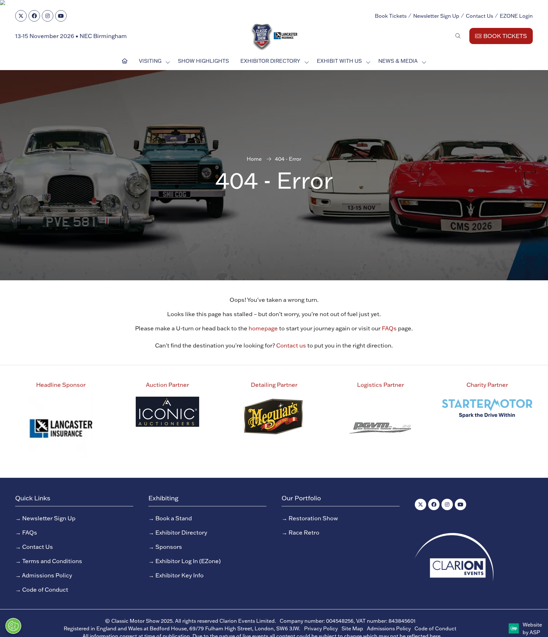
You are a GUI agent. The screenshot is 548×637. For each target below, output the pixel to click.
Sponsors (168, 546)
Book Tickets (391, 16)
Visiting (150, 61)
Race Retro (304, 532)
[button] (458, 35)
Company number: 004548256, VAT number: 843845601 (347, 621)
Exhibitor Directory (270, 61)
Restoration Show (313, 518)
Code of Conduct (45, 589)
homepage (263, 328)
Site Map (352, 628)
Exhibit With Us (339, 61)
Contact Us (479, 16)
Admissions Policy (47, 575)
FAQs (389, 328)
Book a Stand (173, 518)
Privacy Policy (321, 628)
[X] (21, 16)
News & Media (398, 61)
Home (254, 159)
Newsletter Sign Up (436, 16)
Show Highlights (203, 61)
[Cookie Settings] (13, 626)
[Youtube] (61, 16)
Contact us (291, 345)
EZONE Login (516, 16)
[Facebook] (34, 16)
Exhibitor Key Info (179, 575)
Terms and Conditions (52, 561)
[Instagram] (47, 16)
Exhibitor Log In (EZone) (188, 561)
